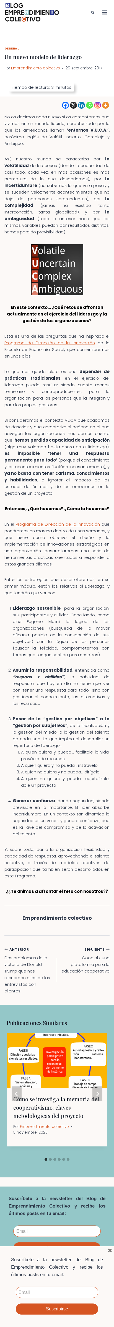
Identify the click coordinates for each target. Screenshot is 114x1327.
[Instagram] (97, 105)
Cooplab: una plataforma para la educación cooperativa (85, 960)
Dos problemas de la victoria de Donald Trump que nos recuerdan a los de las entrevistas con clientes (27, 970)
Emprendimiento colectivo (35, 68)
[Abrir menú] (105, 12)
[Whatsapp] (89, 105)
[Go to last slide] (17, 1093)
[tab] (46, 1159)
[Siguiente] (97, 1093)
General (11, 48)
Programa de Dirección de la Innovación (49, 343)
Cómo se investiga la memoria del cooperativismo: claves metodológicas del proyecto (56, 1107)
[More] (105, 105)
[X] (73, 105)
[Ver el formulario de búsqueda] (93, 12)
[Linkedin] (81, 105)
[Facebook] (65, 105)
